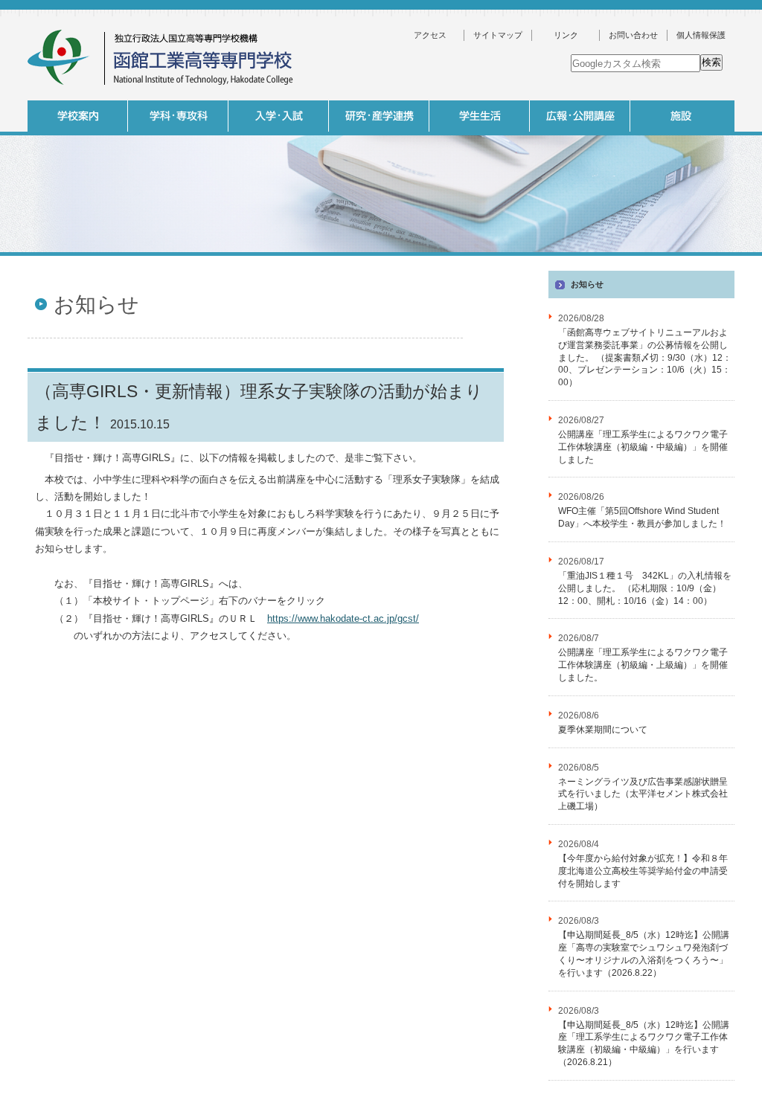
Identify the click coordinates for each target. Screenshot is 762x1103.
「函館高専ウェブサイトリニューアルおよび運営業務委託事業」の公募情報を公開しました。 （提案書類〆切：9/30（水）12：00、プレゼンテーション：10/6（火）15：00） (644, 357)
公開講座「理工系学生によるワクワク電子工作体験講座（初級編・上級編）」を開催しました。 (643, 665)
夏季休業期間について (602, 729)
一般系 (276, 259)
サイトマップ (497, 34)
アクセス (430, 34)
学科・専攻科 (178, 116)
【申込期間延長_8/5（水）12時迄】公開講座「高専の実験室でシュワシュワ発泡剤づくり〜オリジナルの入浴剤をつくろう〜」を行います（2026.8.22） (643, 953)
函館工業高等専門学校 (161, 58)
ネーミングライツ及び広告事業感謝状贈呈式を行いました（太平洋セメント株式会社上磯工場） (643, 794)
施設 (680, 116)
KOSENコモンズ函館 (477, 259)
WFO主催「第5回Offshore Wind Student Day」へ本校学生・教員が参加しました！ (642, 517)
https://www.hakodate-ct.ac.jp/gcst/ (343, 618)
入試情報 (278, 116)
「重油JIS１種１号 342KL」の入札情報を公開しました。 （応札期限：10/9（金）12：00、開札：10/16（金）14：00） (644, 588)
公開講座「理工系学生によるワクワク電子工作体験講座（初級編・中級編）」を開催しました (643, 447)
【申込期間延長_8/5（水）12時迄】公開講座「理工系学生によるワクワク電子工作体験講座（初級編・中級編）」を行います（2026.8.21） (643, 1043)
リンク (566, 34)
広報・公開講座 (580, 116)
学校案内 (78, 116)
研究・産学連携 (379, 116)
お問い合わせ (633, 34)
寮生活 (578, 259)
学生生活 (479, 116)
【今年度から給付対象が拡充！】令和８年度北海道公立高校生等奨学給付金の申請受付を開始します (643, 871)
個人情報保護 (701, 34)
